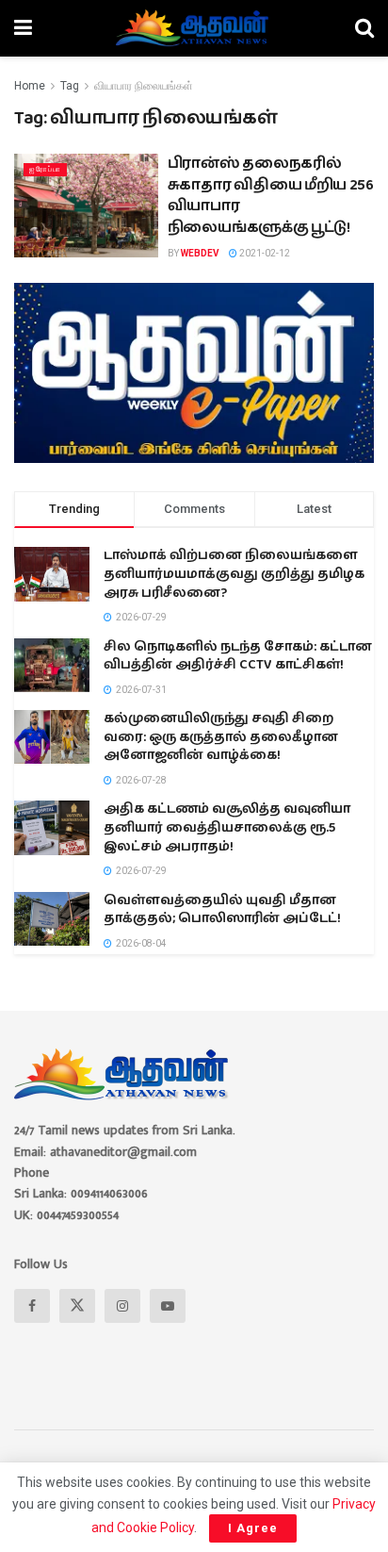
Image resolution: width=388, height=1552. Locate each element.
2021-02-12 (263, 253)
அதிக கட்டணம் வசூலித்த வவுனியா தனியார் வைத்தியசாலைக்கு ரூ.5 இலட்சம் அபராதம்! (227, 827)
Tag (69, 85)
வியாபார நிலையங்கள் (143, 85)
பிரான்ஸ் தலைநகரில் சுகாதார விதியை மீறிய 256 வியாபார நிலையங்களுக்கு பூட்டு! (271, 195)
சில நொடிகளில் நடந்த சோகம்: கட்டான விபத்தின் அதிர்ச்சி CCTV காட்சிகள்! (238, 656)
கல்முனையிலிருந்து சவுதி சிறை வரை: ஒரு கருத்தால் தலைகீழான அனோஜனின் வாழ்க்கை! (221, 737)
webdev (200, 253)
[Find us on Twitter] (77, 1306)
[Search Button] (364, 28)
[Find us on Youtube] (168, 1306)
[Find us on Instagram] (122, 1306)
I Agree (253, 1528)
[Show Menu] (23, 28)
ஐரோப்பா (45, 169)
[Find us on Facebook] (32, 1306)
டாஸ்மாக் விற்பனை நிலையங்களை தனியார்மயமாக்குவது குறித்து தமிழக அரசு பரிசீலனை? (234, 574)
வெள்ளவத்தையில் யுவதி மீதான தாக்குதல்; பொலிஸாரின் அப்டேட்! (222, 910)
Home (29, 85)
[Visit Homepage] (193, 28)
